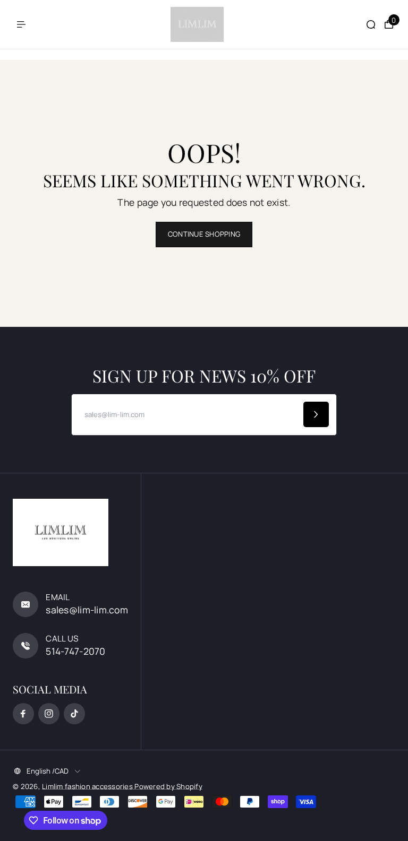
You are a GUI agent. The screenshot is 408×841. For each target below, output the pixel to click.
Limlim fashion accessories (88, 786)
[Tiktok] (74, 713)
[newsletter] (316, 414)
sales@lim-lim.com (87, 609)
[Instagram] (49, 713)
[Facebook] (23, 713)
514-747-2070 (75, 651)
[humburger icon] (21, 24)
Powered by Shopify (168, 786)
